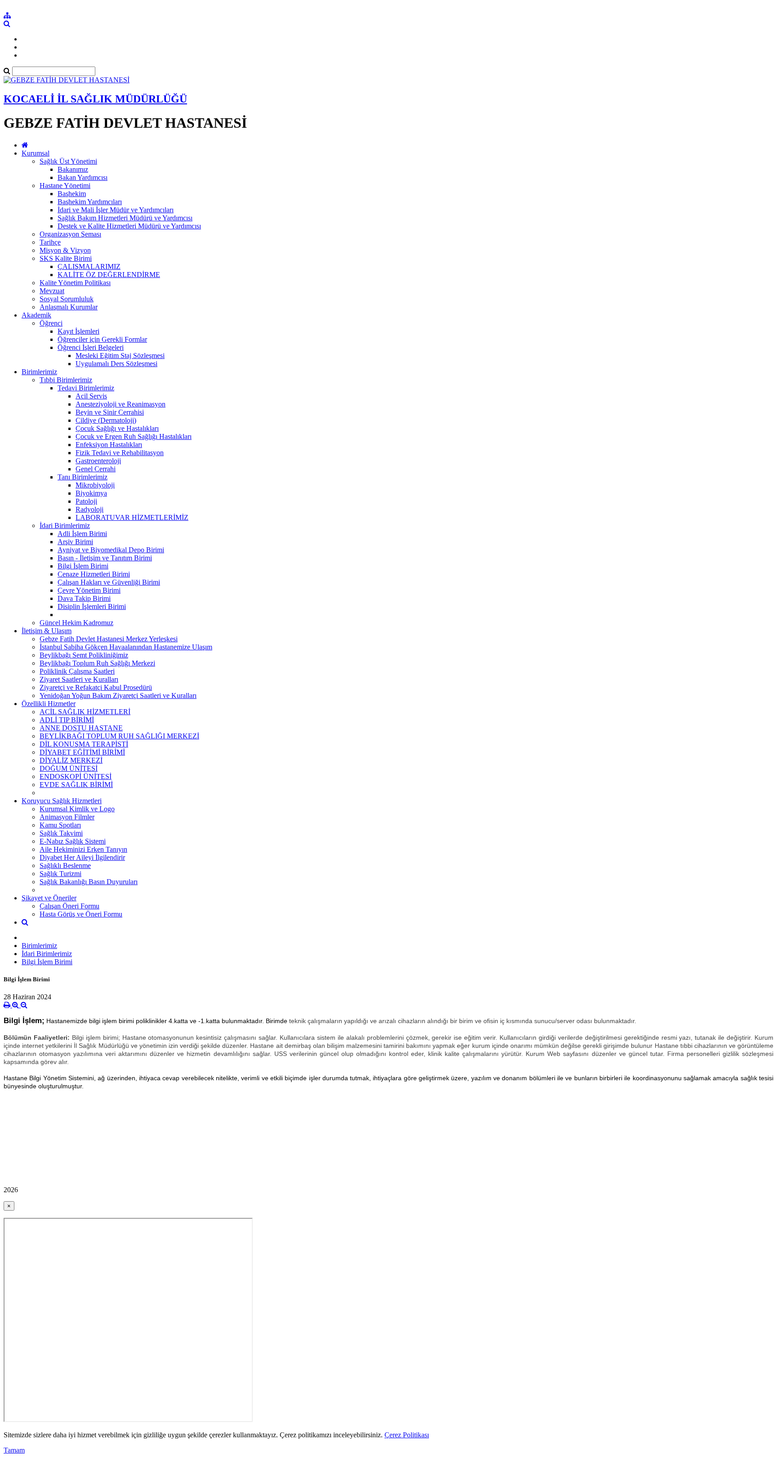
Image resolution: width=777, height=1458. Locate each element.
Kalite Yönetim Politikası (75, 282)
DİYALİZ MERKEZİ (71, 760)
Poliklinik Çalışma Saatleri (77, 671)
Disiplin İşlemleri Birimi (92, 606)
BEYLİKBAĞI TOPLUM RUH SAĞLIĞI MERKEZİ (119, 736)
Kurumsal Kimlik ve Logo (77, 809)
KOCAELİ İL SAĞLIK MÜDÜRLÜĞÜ (95, 99)
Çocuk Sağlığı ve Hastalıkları (117, 428)
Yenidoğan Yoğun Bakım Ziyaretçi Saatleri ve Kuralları (118, 695)
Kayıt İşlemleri (78, 331)
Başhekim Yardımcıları (90, 202)
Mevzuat (52, 291)
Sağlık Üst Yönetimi (68, 161)
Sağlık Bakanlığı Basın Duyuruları (89, 882)
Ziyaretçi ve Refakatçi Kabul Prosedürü (96, 687)
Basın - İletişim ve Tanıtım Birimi (105, 558)
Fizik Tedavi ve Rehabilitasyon (120, 452)
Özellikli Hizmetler (49, 703)
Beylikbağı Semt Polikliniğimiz (84, 655)
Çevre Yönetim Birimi (89, 590)
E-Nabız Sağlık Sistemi (73, 841)
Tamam (14, 1450)
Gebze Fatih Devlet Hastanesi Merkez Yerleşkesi (109, 639)
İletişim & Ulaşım (46, 631)
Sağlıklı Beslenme (65, 865)
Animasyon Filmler (67, 817)
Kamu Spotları (60, 825)
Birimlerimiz (39, 372)
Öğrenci (51, 323)
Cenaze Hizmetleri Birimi (94, 574)
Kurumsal (35, 153)
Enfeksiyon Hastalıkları (109, 444)
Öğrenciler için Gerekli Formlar (102, 339)
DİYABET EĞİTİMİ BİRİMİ (82, 752)
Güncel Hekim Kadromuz (76, 622)
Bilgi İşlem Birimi (83, 566)
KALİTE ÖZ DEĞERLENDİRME (109, 274)
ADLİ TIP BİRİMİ (67, 720)
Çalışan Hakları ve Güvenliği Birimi (109, 582)
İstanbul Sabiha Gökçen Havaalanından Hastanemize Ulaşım (126, 647)
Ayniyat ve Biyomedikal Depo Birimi (111, 550)
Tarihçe (50, 242)
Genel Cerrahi (96, 469)
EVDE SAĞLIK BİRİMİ (76, 784)
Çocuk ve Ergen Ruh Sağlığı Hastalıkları (134, 436)
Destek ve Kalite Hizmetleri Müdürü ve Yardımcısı (129, 226)
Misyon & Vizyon (65, 250)
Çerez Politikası (406, 1435)
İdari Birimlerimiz (65, 525)
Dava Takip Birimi (84, 598)
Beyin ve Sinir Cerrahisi (110, 412)
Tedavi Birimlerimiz (86, 388)
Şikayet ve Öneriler (49, 898)
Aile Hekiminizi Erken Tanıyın (83, 849)
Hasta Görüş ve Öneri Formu (81, 914)
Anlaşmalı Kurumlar (69, 307)
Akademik (36, 315)
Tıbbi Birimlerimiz (66, 380)
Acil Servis (91, 396)
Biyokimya (91, 493)
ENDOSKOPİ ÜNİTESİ (76, 776)
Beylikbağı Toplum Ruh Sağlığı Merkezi (97, 663)
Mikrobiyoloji (95, 485)
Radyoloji (89, 509)
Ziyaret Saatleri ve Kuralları (79, 679)
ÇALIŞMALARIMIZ (89, 266)
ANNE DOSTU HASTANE (81, 728)
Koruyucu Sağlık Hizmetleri (62, 801)
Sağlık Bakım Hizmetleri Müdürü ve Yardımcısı (125, 218)
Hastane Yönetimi (65, 185)
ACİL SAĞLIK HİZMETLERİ (85, 712)
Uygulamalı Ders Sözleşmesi (116, 363)
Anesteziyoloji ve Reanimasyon (120, 404)
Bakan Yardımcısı (82, 177)
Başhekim (72, 193)
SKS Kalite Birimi (66, 258)
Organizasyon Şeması (70, 234)
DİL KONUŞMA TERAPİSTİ (84, 744)
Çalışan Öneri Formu (69, 906)
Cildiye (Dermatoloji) (106, 420)
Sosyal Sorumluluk (67, 299)
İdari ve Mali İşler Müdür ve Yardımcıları (116, 210)
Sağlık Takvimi (61, 833)
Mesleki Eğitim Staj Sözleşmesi (120, 355)
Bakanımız (73, 169)
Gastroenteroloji (98, 461)
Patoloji (86, 501)
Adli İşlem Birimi (82, 533)
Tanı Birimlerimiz (82, 477)
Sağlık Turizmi (60, 873)
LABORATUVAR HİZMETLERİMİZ (132, 517)
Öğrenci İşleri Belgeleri (91, 347)
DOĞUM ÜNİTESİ (69, 768)
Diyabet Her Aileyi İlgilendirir (82, 857)
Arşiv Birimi (75, 542)
